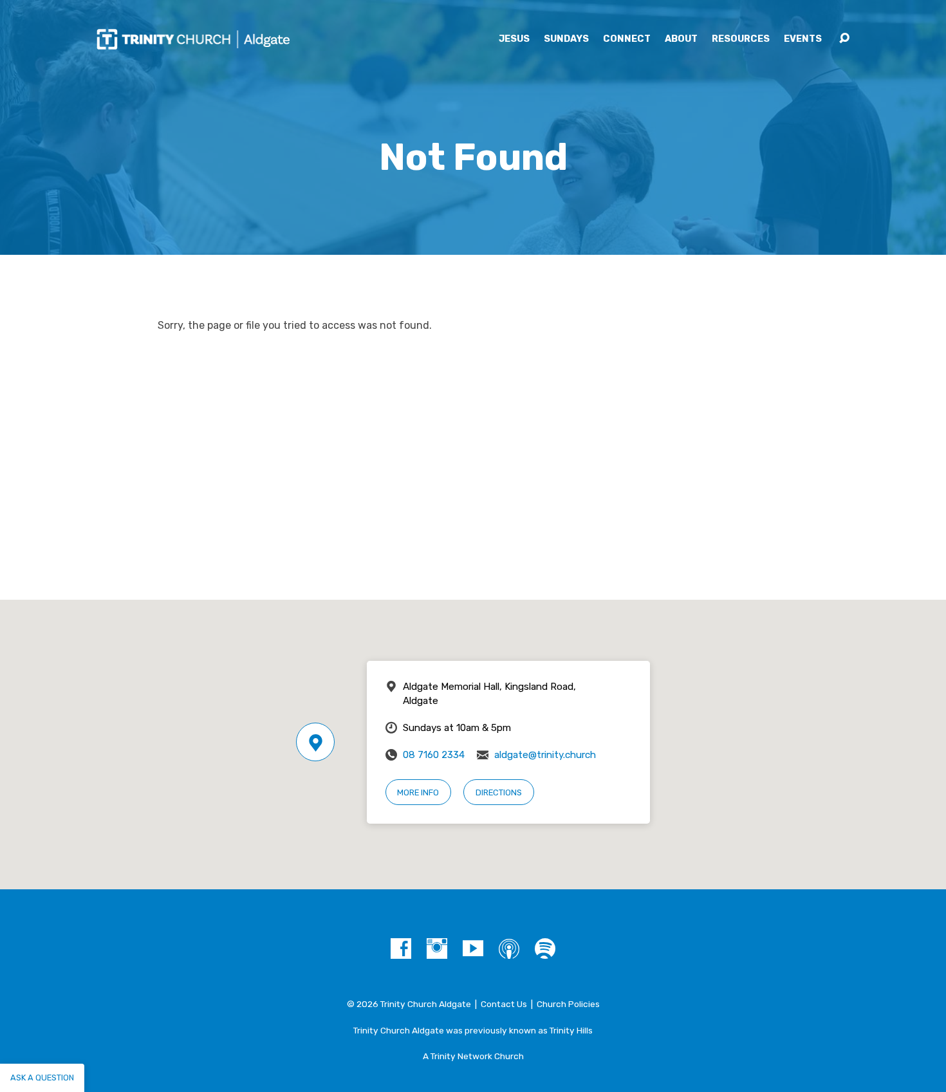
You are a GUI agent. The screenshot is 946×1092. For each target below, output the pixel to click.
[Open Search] (844, 38)
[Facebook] (401, 948)
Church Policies (568, 1004)
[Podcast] (509, 948)
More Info (418, 792)
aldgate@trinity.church (545, 755)
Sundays (566, 39)
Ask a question (42, 1077)
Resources (741, 39)
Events (803, 39)
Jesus (514, 39)
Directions (499, 792)
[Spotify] (545, 948)
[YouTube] (473, 948)
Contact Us (504, 1004)
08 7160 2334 (434, 755)
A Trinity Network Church (473, 1056)
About (681, 39)
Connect (627, 39)
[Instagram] (437, 948)
